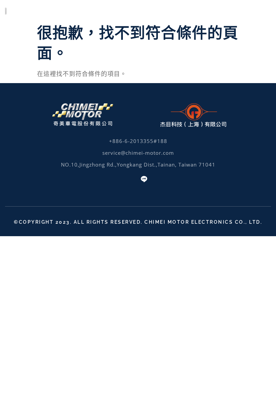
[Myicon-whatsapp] (132, 179)
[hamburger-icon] (261, 10)
